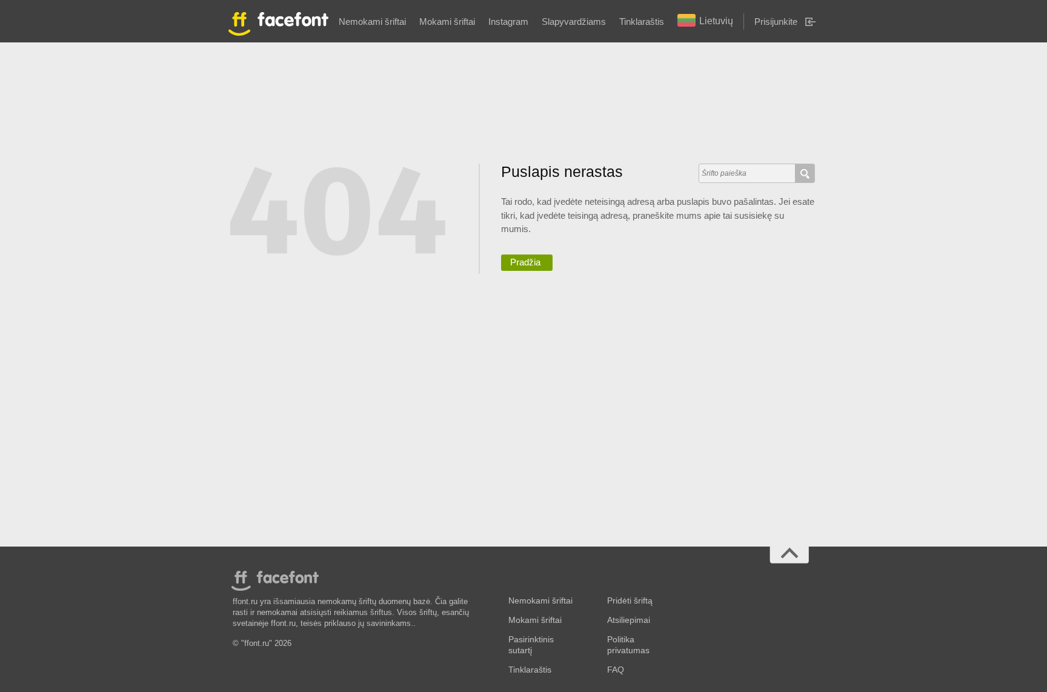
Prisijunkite (775, 21)
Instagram (508, 21)
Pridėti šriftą (630, 600)
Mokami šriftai (447, 21)
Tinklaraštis (641, 21)
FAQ (615, 669)
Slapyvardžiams (574, 21)
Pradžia (525, 262)
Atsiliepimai (628, 620)
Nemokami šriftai (372, 21)
